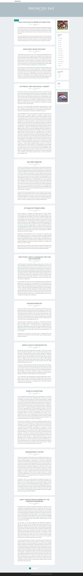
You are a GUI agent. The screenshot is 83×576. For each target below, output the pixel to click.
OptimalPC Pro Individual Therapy (34, 86)
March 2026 (60, 48)
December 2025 (60, 55)
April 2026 (59, 46)
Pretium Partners (32, 119)
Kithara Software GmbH (34, 208)
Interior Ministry (34, 303)
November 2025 (60, 57)
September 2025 (61, 61)
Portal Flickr (33, 131)
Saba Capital (45, 187)
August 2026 (60, 38)
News (59, 77)
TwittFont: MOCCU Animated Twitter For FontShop (34, 258)
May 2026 (59, 44)
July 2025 (59, 65)
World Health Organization (34, 345)
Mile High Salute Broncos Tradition (34, 22)
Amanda (37, 24)
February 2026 (60, 50)
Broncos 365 (18, 1)
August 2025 (60, 63)
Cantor (47, 366)
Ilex (38, 222)
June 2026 (59, 42)
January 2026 (60, 52)
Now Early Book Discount (34, 49)
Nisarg (50, 574)
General (59, 75)
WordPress (44, 574)
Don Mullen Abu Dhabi (42, 64)
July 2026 (59, 40)
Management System (34, 452)
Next (38, 568)
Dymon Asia (29, 99)
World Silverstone (34, 391)
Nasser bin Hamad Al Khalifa (29, 327)
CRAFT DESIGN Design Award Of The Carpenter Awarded (34, 500)
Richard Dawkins (34, 162)
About (59, 86)
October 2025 (60, 59)
